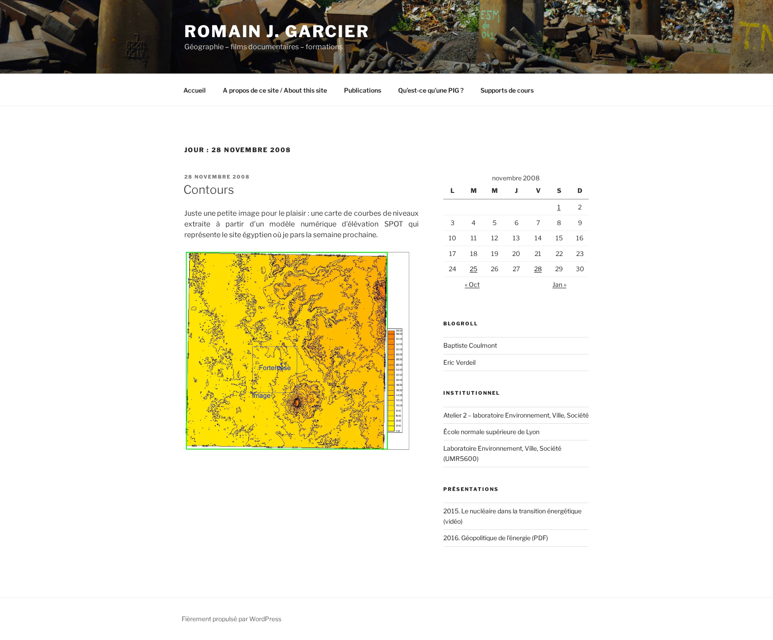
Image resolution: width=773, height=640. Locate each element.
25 (473, 269)
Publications (362, 90)
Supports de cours (507, 90)
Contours (208, 189)
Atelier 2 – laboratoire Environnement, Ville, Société (516, 415)
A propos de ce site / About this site (275, 90)
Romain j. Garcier (277, 31)
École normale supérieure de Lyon (491, 431)
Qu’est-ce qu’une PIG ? (430, 90)
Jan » (559, 284)
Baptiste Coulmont (470, 345)
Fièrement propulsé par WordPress (231, 619)
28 (538, 269)
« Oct (472, 284)
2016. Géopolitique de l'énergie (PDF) (495, 538)
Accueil (194, 90)
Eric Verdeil (459, 362)
